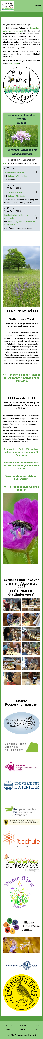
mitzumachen (14, 63)
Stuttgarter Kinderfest (13, 192)
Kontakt (36, 1027)
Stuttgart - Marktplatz (16, 196)
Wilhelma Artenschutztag (14, 172)
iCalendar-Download (37, 172)
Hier (5, 163)
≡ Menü (38, 6)
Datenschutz (23, 1027)
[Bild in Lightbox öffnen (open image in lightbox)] (12, 604)
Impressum (8, 1027)
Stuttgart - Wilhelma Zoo (17, 176)
